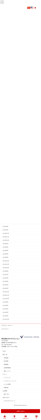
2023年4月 (5, 281)
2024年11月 (6, 237)
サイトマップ (4, 329)
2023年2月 (5, 288)
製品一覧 (5, 354)
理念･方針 (6, 394)
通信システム (7, 371)
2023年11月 (6, 264)
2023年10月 (6, 268)
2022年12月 (6, 292)
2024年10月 (6, 240)
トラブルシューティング (10, 381)
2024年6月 (5, 247)
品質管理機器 (7, 367)
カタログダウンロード (9, 401)
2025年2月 (5, 230)
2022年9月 (5, 302)
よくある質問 (7, 384)
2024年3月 (5, 257)
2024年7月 (5, 243)
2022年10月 (6, 298)
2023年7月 (5, 274)
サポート (5, 374)
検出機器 (6, 361)
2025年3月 (5, 226)
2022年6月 (5, 309)
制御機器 (6, 364)
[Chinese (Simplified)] (28, 8)
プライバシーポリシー (7, 325)
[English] (32, 8)
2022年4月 (5, 312)
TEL (36, 418)
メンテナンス (7, 377)
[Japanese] (35, 8)
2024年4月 (5, 254)
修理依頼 (6, 387)
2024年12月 (6, 233)
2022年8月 (5, 305)
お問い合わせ (6, 397)
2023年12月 (6, 261)
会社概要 (5, 391)
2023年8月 (5, 271)
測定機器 (6, 358)
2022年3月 (5, 316)
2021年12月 (6, 319)
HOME (4, 351)
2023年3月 (5, 285)
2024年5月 (5, 250)
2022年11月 (6, 295)
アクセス (14, 418)
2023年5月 (5, 278)
